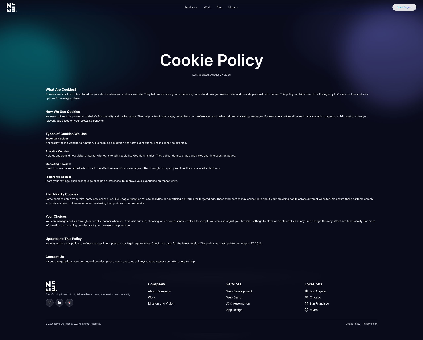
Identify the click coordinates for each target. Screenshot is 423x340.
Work (207, 7)
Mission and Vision (161, 303)
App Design (234, 310)
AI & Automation (238, 303)
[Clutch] (69, 303)
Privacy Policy (370, 323)
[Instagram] (50, 303)
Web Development (239, 291)
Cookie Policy (353, 323)
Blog (219, 7)
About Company (159, 291)
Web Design (234, 297)
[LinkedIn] (59, 303)
